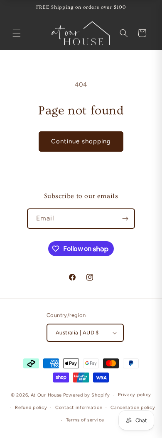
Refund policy (31, 407)
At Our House (46, 395)
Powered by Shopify (86, 395)
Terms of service (85, 420)
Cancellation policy (132, 407)
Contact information (78, 407)
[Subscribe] (125, 218)
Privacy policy (134, 394)
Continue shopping (81, 141)
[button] (16, 33)
